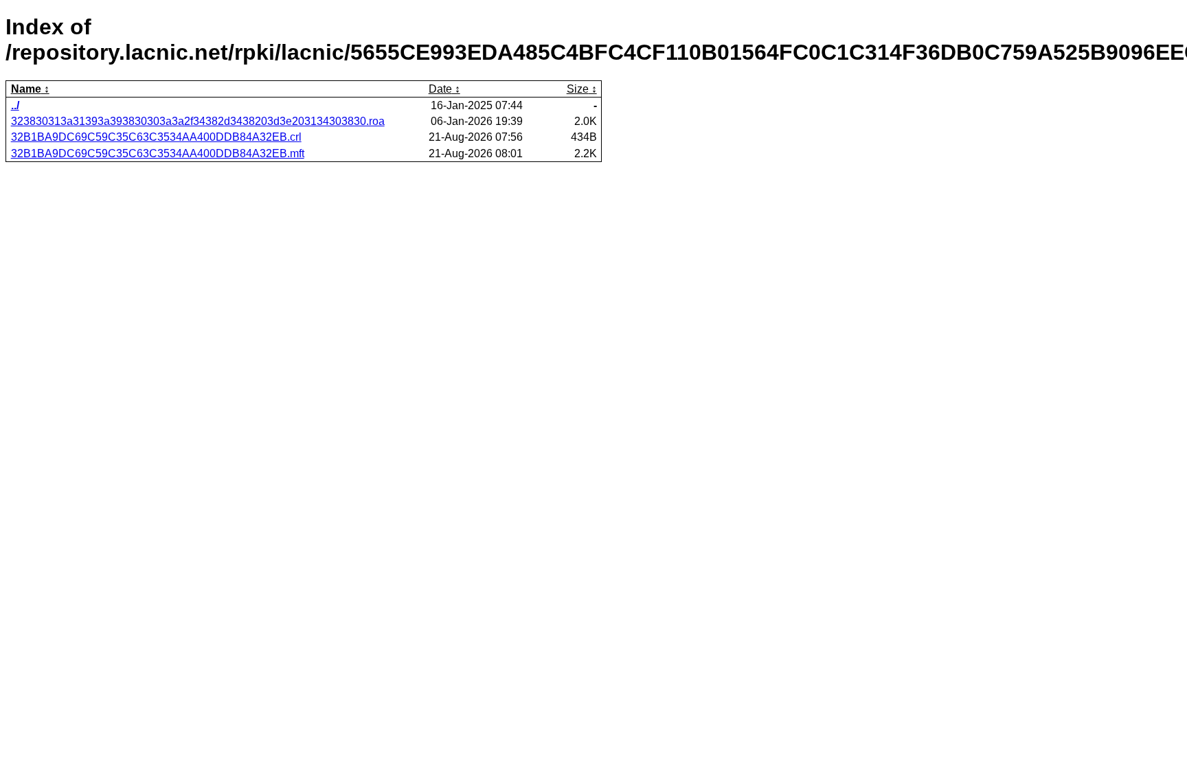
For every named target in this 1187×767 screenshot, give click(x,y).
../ (15, 105)
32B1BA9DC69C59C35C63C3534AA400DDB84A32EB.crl (156, 137)
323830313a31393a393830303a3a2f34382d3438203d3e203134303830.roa (198, 121)
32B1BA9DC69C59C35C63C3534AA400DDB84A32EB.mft (157, 153)
